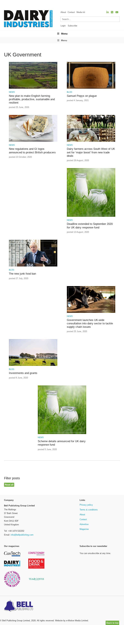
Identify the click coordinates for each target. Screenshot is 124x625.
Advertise (84, 524)
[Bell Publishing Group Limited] (19, 606)
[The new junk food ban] (33, 266)
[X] (112, 12)
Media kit (81, 12)
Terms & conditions (89, 509)
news (12, 92)
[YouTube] (116, 12)
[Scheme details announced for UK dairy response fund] (62, 433)
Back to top (112, 622)
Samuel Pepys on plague (82, 95)
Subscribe (72, 25)
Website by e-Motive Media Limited (71, 620)
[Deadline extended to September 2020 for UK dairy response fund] (91, 216)
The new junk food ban (22, 273)
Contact (71, 12)
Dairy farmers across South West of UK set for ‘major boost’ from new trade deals (91, 152)
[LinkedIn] (107, 12)
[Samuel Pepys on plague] (91, 88)
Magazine (84, 529)
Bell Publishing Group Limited (16, 620)
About (63, 12)
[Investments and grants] (33, 365)
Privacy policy (86, 505)
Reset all (9, 484)
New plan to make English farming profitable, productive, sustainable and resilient (32, 99)
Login (63, 25)
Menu (64, 33)
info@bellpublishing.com (22, 535)
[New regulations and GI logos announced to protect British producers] (33, 141)
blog (69, 92)
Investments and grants (23, 373)
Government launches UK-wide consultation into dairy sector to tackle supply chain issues (90, 323)
